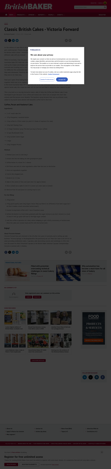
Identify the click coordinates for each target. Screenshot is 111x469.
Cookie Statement (53, 74)
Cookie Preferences (47, 79)
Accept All (62, 79)
